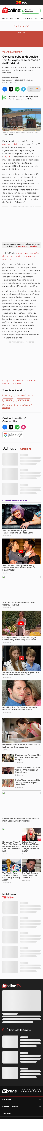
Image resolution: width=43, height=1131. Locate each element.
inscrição (8, 400)
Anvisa (6, 156)
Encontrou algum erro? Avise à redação (17, 406)
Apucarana (10, 18)
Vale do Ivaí (29, 18)
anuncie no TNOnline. (27, 246)
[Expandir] (40, 1113)
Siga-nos (32, 89)
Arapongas (19, 18)
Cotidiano (21, 26)
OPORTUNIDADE (23, 400)
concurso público (10, 144)
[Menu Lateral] (3, 19)
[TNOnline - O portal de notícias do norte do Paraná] (11, 10)
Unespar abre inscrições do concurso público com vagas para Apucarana (20, 256)
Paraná (37, 18)
